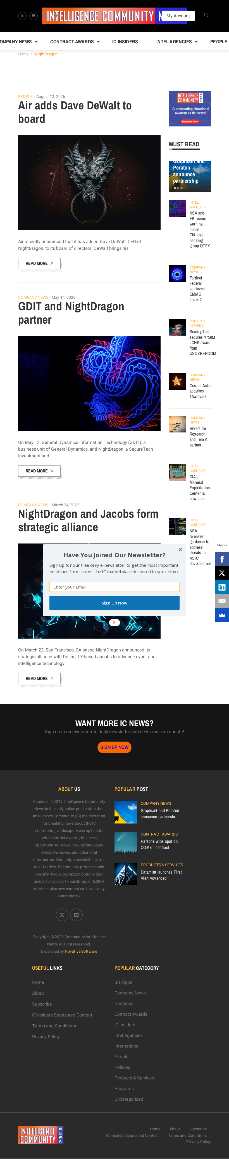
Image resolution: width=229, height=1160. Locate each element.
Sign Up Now (114, 603)
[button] (114, 554)
